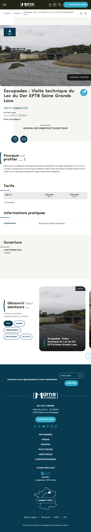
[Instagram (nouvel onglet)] (52, 426)
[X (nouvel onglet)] (39, 426)
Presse (45, 439)
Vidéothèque (45, 454)
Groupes (45, 444)
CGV (65, 517)
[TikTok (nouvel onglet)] (56, 426)
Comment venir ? (45, 500)
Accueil (7, 13)
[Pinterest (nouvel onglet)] (48, 426)
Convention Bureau (45, 459)
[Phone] (14, 139)
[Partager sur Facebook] (81, 13)
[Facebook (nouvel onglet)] (35, 426)
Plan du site (45, 517)
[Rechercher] (59, 4)
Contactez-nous (45, 419)
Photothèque (45, 449)
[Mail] (23, 139)
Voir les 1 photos (79, 77)
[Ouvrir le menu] (4, 4)
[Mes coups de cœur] (54, 4)
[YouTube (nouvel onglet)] (44, 426)
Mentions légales (30, 517)
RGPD (56, 517)
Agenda (17, 13)
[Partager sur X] (85, 13)
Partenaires (45, 434)
